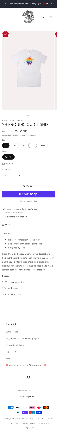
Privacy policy (15, 423)
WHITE (8, 157)
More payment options (29, 201)
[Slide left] (22, 115)
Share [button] (8, 224)
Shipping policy (44, 423)
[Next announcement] (51, 4)
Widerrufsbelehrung (15, 345)
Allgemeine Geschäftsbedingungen (22, 338)
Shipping (16, 135)
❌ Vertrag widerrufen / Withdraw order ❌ (26, 365)
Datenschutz (12, 331)
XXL (43, 145)
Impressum (11, 351)
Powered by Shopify (32, 419)
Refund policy (47, 419)
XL (32, 145)
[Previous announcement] (5, 4)
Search (9, 358)
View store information (16, 216)
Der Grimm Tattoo (17, 419)
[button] (6, 17)
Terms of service (29, 423)
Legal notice (29, 428)
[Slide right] (35, 115)
